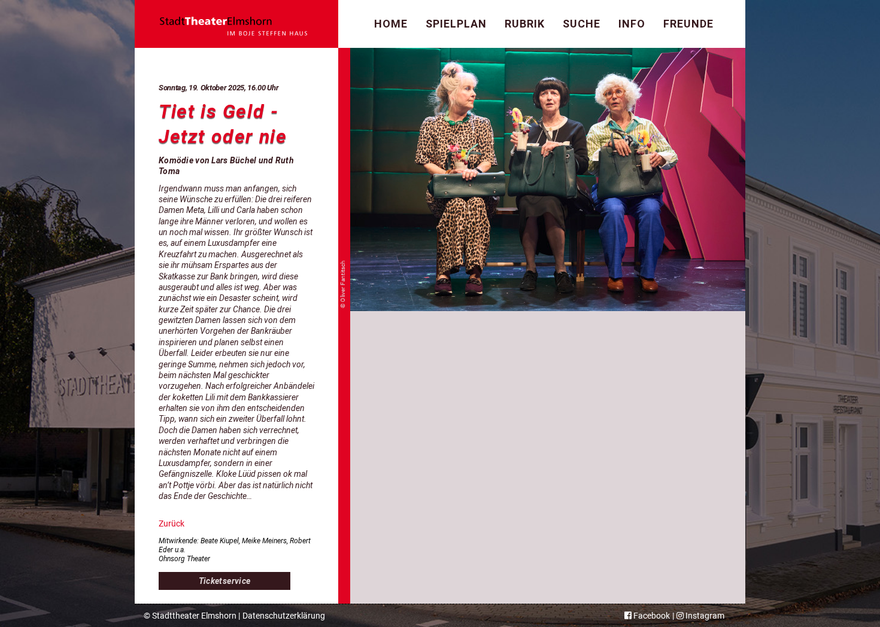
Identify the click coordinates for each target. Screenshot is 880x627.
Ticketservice (225, 581)
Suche (581, 23)
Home (391, 23)
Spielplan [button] (456, 23)
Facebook (651, 615)
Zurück (171, 523)
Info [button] (631, 23)
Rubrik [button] (525, 23)
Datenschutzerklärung (283, 615)
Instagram (704, 615)
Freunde (688, 23)
